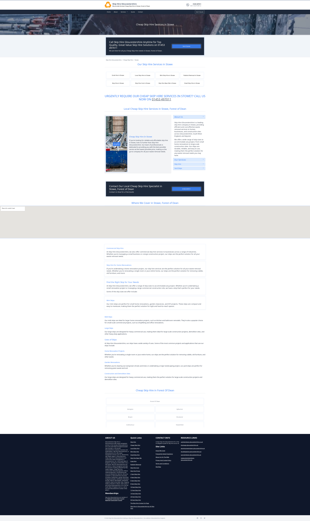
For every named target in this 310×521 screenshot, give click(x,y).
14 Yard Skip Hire (135, 493)
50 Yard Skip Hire (135, 500)
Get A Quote (199, 12)
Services (123, 12)
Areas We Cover (160, 451)
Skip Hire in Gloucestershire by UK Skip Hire (142, 507)
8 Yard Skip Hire (135, 484)
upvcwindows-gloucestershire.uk (191, 455)
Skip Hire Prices (135, 471)
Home (109, 12)
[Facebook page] (197, 518)
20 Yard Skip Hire (135, 497)
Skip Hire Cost (134, 468)
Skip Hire (133, 442)
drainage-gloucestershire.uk (189, 445)
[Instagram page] (201, 518)
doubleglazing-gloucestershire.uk (191, 452)
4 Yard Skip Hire (135, 477)
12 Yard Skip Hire (135, 490)
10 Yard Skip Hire (135, 487)
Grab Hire (133, 461)
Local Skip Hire (134, 448)
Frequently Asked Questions (164, 454)
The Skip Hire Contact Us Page (139, 503)
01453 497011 (161, 99)
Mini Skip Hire (134, 452)
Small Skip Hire (135, 455)
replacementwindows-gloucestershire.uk (187, 459)
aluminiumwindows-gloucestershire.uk (193, 448)
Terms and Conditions (162, 463)
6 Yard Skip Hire (135, 481)
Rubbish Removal (135, 464)
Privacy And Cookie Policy (163, 460)
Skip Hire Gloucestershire (124, 3)
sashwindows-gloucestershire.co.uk (192, 442)
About (116, 12)
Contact (140, 12)
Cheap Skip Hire (135, 445)
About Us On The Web (162, 457)
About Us (116, 144)
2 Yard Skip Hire (135, 474)
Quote (133, 12)
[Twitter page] (204, 518)
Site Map (158, 467)
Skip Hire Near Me (136, 458)
